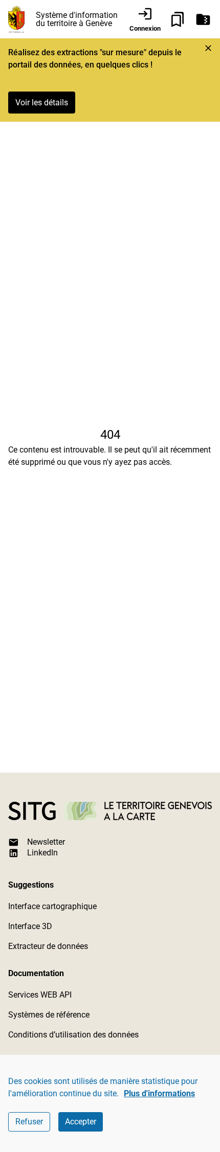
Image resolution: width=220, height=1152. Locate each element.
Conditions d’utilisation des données (73, 1035)
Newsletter (46, 842)
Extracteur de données (48, 946)
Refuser (29, 1121)
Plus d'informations (159, 1093)
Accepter (80, 1121)
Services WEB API (40, 995)
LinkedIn (42, 852)
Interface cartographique (52, 906)
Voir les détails (41, 102)
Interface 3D (30, 926)
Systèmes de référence (49, 1015)
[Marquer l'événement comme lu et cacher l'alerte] (208, 48)
